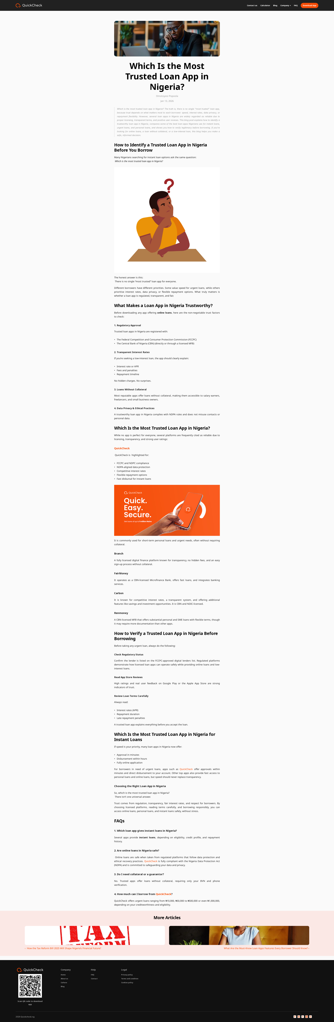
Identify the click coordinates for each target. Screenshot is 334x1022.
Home (63, 975)
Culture (64, 982)
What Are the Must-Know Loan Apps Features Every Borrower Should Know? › (266, 948)
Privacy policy (127, 975)
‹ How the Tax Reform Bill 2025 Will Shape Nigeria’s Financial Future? (63, 948)
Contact (94, 979)
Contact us (252, 5)
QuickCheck (187, 769)
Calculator (265, 5)
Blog (62, 986)
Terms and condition (129, 979)
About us (64, 979)
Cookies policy (127, 982)
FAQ (92, 975)
